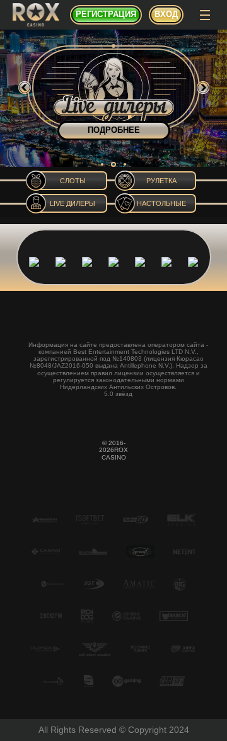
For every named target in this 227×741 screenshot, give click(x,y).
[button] (102, 164)
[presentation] (24, 87)
